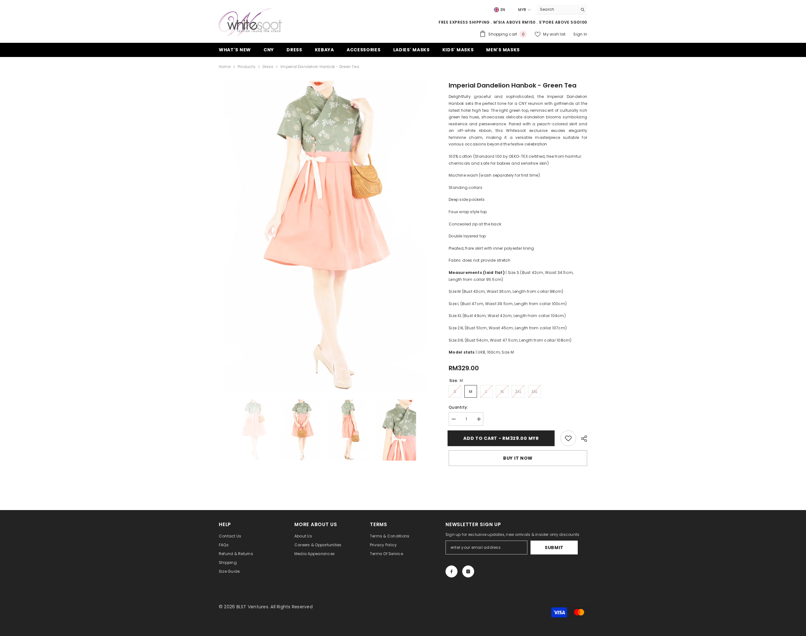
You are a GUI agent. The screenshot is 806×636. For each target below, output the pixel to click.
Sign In (580, 34)
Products (246, 66)
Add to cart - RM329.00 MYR (502, 438)
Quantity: (458, 407)
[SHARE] (581, 438)
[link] (568, 438)
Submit (554, 547)
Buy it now (518, 458)
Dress (268, 66)
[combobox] (557, 9)
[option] (324, 237)
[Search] (562, 9)
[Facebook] (451, 571)
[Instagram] (468, 571)
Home (224, 66)
